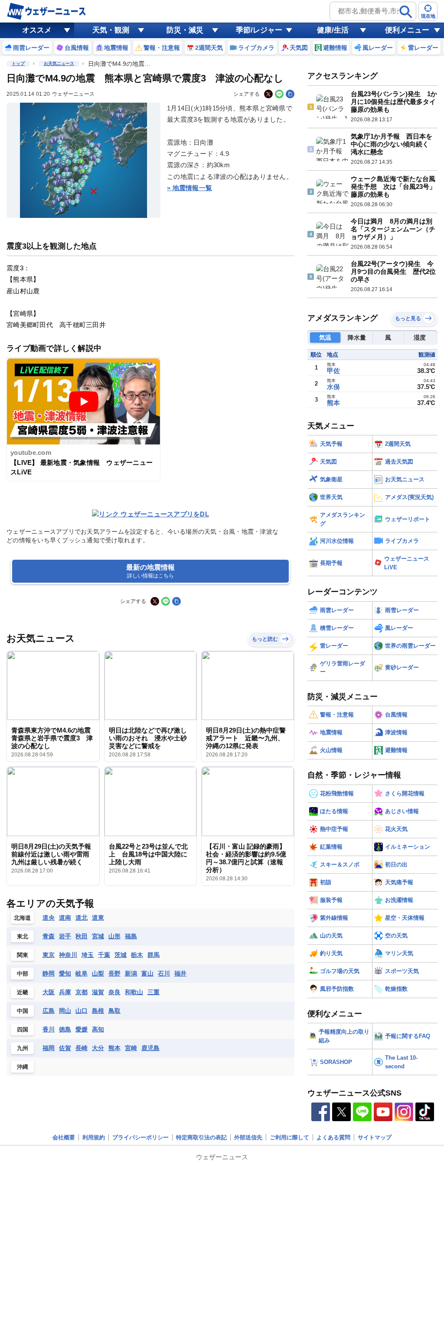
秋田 (81, 936)
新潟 (131, 973)
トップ (18, 63)
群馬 (153, 955)
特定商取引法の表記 (201, 1137)
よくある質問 (333, 1137)
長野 (114, 973)
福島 (131, 936)
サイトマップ (375, 1137)
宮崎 (131, 1048)
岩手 (65, 936)
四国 (22, 1029)
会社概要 (63, 1137)
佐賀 (65, 1048)
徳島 (65, 1029)
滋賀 (98, 992)
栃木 (137, 955)
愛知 (65, 973)
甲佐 (333, 370)
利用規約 (93, 1137)
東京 (48, 955)
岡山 (65, 1011)
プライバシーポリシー (140, 1137)
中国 (22, 1011)
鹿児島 (150, 1048)
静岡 (48, 973)
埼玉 (88, 955)
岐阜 (81, 973)
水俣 (333, 386)
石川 (164, 973)
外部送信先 (248, 1137)
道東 (98, 918)
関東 (22, 955)
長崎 (81, 1048)
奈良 (114, 992)
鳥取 (114, 1011)
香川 (48, 1029)
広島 (48, 1011)
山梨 (98, 973)
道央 (48, 918)
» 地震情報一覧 (189, 187)
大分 (98, 1048)
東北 (22, 936)
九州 (22, 1048)
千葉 (104, 955)
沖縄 (22, 1067)
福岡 (48, 1048)
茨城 (120, 955)
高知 (98, 1029)
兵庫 (65, 992)
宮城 (98, 936)
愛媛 (81, 1029)
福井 (180, 973)
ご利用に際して (289, 1137)
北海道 (22, 918)
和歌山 (134, 992)
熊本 (114, 1048)
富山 (147, 973)
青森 (48, 936)
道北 (81, 918)
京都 (81, 992)
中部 (22, 973)
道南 (65, 918)
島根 (98, 1011)
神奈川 (68, 955)
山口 (81, 1011)
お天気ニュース (59, 63)
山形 (114, 936)
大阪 (48, 992)
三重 (153, 992)
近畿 (22, 992)
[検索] (405, 11)
